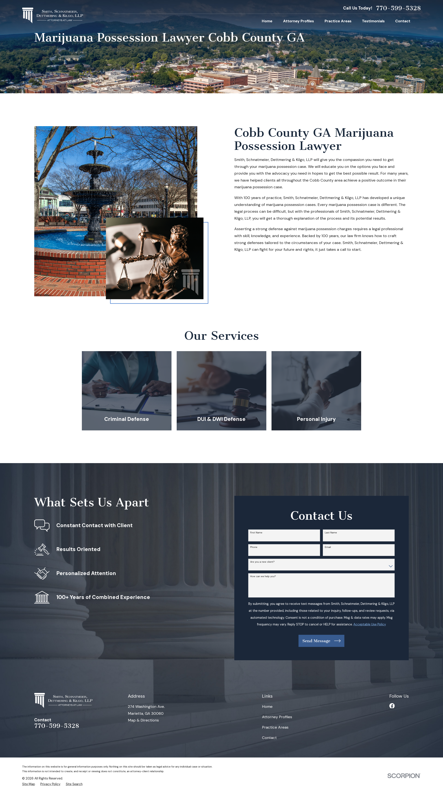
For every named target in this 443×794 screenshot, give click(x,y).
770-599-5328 (398, 8)
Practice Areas (275, 727)
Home (267, 706)
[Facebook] (392, 706)
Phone (253, 547)
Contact (269, 737)
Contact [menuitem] (402, 21)
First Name (256, 532)
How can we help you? (263, 576)
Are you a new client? (262, 561)
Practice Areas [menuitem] (337, 21)
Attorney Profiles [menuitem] (298, 21)
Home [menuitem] (267, 21)
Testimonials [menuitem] (373, 21)
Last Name (331, 532)
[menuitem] (28, 784)
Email (328, 547)
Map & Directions (143, 720)
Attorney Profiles (277, 716)
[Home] (52, 15)
